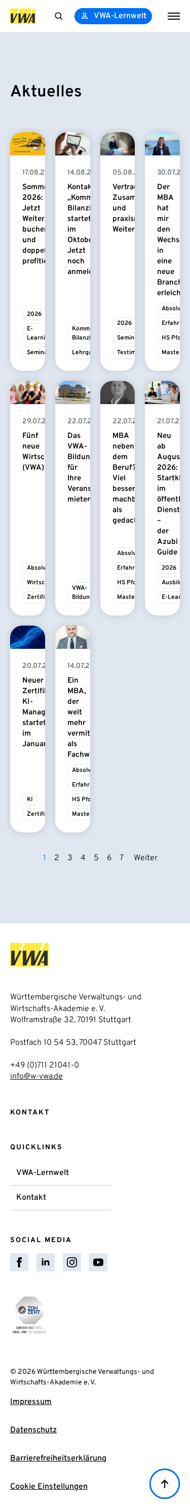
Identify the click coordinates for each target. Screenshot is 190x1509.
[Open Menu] (174, 16)
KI (30, 800)
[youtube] (98, 1262)
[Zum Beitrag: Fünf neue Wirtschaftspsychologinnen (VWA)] (27, 392)
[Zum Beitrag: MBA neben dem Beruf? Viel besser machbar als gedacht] (117, 392)
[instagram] (72, 1262)
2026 (34, 314)
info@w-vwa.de (36, 1077)
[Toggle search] (58, 16)
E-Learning (39, 333)
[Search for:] (58, 16)
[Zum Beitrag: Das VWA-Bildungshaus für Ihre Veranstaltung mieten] (72, 392)
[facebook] (19, 1262)
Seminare (40, 353)
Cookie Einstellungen (49, 1487)
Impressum (31, 1402)
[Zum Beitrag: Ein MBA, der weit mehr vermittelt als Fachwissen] (72, 637)
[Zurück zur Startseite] (22, 16)
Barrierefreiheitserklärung (58, 1459)
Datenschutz (33, 1430)
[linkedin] (45, 1262)
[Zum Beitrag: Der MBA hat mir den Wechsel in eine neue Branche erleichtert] (162, 143)
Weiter (146, 858)
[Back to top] (164, 1484)
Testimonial (133, 353)
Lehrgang (85, 353)
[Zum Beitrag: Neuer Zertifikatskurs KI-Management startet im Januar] (27, 637)
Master (172, 353)
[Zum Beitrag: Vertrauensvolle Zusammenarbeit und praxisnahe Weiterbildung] (117, 143)
